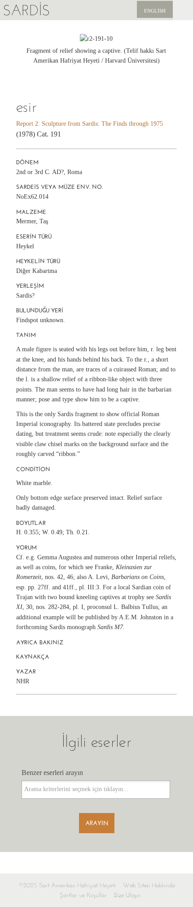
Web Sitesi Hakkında (149, 885)
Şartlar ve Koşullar (83, 895)
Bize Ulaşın (127, 895)
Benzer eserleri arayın (52, 772)
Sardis (26, 10)
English (155, 10)
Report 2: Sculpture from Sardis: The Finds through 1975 (89, 123)
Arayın (96, 823)
